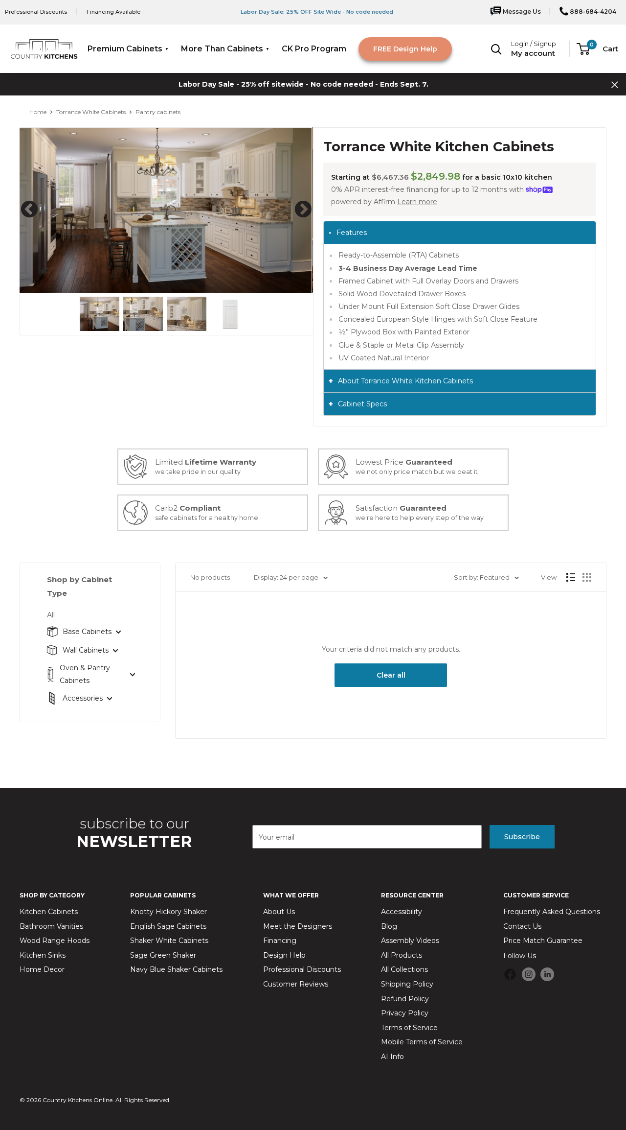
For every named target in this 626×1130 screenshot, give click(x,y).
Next (303, 210)
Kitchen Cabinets (49, 911)
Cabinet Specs (358, 404)
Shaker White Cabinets (169, 940)
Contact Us (522, 926)
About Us (279, 911)
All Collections (404, 969)
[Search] (496, 49)
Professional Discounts (36, 11)
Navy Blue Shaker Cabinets (176, 969)
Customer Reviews (295, 984)
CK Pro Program (314, 48)
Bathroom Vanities (51, 926)
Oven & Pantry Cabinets (85, 674)
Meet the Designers (297, 926)
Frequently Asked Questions (551, 911)
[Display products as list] (570, 577)
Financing (279, 940)
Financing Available (113, 11)
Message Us (521, 11)
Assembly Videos (410, 940)
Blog (389, 926)
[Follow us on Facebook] (510, 976)
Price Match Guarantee (542, 940)
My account (533, 53)
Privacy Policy (404, 1013)
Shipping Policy (407, 984)
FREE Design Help (405, 49)
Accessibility (401, 911)
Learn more (417, 201)
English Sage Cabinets (168, 926)
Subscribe (522, 836)
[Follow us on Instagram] (529, 974)
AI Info (392, 1056)
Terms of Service (409, 1027)
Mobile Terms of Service (422, 1041)
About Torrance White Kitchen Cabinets (401, 381)
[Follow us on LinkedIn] (547, 974)
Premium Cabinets (125, 48)
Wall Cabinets (86, 650)
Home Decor (42, 969)
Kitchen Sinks (43, 955)
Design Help (284, 955)
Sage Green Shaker (163, 955)
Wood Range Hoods (54, 940)
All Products (401, 955)
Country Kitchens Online (77, 1100)
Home (37, 112)
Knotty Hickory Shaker (168, 911)
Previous (29, 210)
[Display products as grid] (586, 577)
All (51, 615)
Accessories (83, 698)
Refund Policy (405, 998)
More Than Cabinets (222, 48)
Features (348, 232)
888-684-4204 (592, 11)
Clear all (391, 675)
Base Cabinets (87, 631)
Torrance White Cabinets (91, 112)
